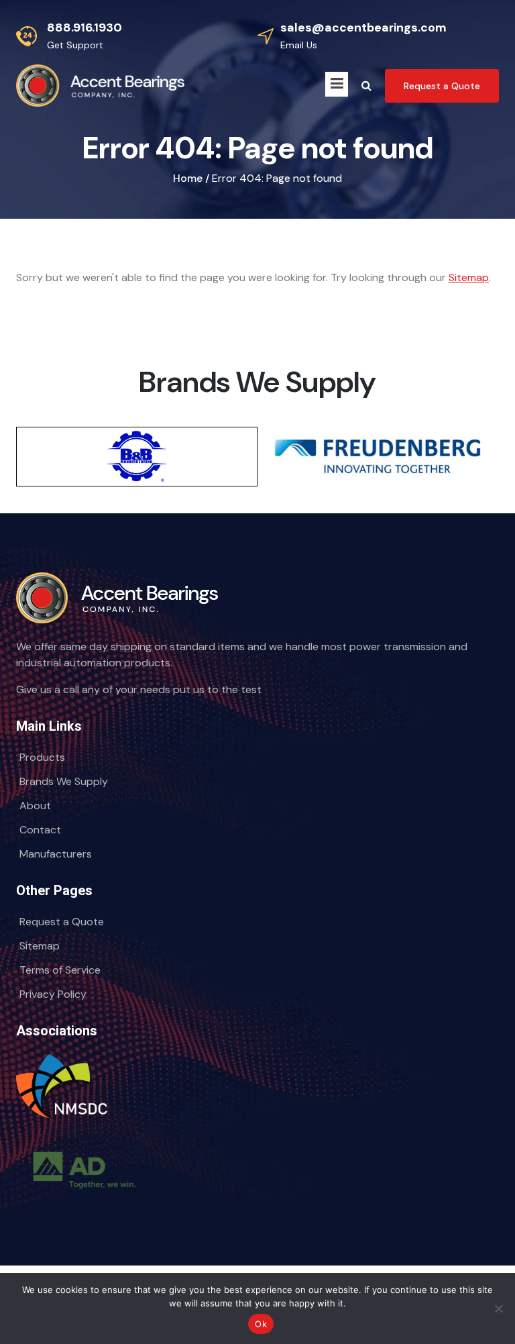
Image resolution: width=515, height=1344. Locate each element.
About (35, 805)
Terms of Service (60, 970)
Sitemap (469, 277)
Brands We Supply (63, 781)
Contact (40, 830)
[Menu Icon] (336, 84)
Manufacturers (55, 854)
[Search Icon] (366, 86)
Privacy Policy (53, 994)
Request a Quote (61, 922)
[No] (498, 1308)
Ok (261, 1324)
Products (42, 757)
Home (188, 178)
